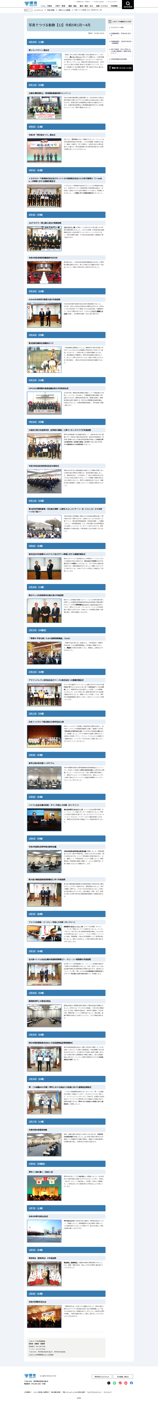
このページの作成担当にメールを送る (41, 1354)
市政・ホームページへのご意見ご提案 (74, 1392)
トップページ (38, 10)
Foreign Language (99, 1)
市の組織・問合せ (123, 1376)
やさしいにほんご (112, 1)
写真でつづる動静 (64, 10)
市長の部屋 (50, 10)
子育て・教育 (60, 6)
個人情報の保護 (55, 1392)
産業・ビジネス (102, 6)
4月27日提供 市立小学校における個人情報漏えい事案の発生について (121, 51)
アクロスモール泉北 (117, 27)
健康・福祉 (72, 6)
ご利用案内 (27, 1392)
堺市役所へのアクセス (102, 1376)
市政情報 (114, 6)
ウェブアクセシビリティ (94, 1392)
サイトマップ (107, 1392)
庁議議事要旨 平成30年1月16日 (121, 34)
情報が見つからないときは (122, 68)
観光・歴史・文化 (86, 6)
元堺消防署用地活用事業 (119, 59)
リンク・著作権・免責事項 (41, 1392)
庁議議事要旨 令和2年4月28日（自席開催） (121, 42)
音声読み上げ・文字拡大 (83, 1)
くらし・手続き (46, 6)
